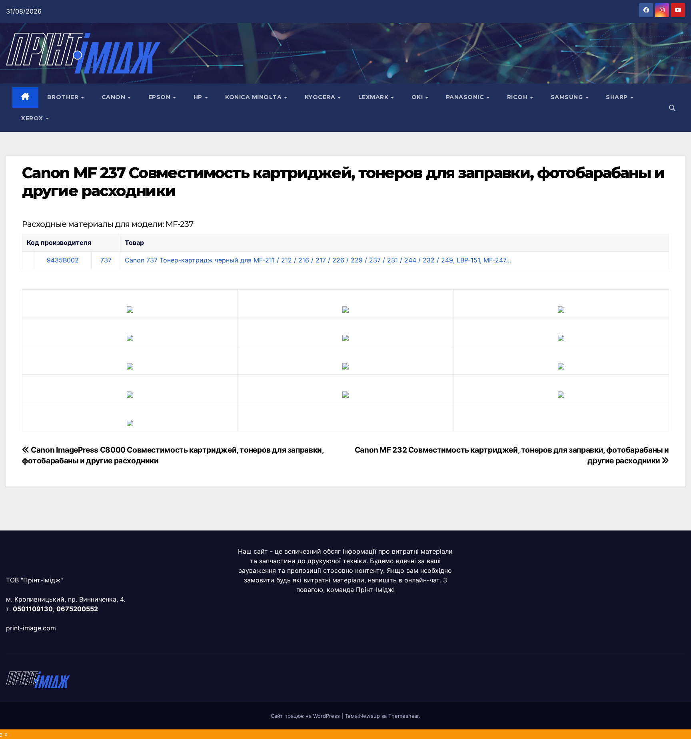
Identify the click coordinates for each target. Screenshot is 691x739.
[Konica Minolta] (130, 422)
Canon (114, 97)
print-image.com (31, 628)
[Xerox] (561, 366)
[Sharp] (345, 394)
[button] (672, 108)
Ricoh (518, 97)
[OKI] (561, 337)
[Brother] (130, 309)
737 (106, 260)
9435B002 (63, 260)
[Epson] (561, 309)
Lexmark (374, 97)
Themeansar (403, 716)
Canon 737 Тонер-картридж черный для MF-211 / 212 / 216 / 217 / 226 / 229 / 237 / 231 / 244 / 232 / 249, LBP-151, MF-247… (318, 260)
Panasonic (466, 97)
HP (199, 97)
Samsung (568, 97)
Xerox (33, 118)
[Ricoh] (561, 394)
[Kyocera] (130, 394)
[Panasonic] (130, 366)
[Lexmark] (345, 337)
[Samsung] (345, 366)
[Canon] (345, 309)
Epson (160, 97)
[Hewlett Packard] (130, 337)
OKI (418, 97)
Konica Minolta (254, 97)
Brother (63, 97)
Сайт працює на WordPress (306, 716)
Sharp (617, 97)
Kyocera (321, 97)
